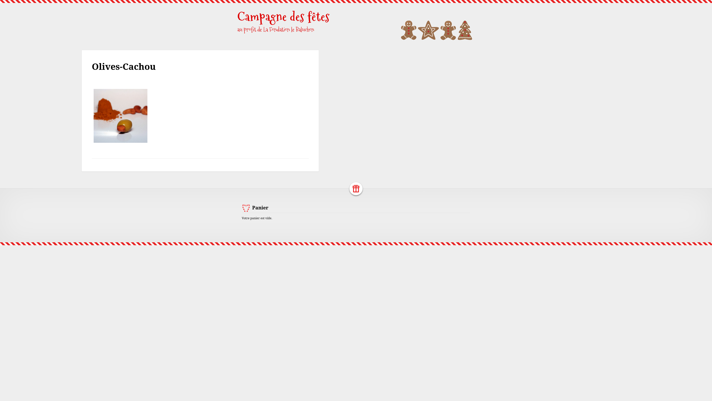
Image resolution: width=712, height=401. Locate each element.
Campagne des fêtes (283, 16)
